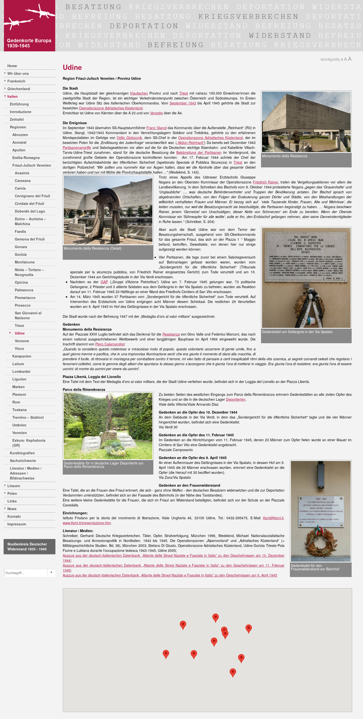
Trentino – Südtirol (28, 417)
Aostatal (19, 142)
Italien (12, 96)
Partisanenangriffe (77, 147)
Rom (16, 401)
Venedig (156, 112)
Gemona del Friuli (30, 239)
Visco (19, 348)
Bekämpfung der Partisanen (199, 152)
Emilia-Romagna (26, 157)
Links (12, 501)
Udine (20, 333)
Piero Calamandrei (109, 343)
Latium (18, 363)
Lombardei (21, 371)
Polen (12, 493)
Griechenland (18, 88)
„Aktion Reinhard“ (190, 142)
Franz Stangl (156, 127)
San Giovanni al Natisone (28, 315)
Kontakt (14, 516)
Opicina (21, 282)
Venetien (19, 432)
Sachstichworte (23, 460)
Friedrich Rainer (265, 182)
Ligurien (19, 379)
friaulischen (139, 93)
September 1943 (183, 102)
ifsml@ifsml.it (273, 517)
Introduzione (20, 111)
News (12, 508)
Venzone (22, 340)
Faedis (20, 231)
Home (12, 65)
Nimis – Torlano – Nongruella (29, 272)
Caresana (23, 180)
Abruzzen (20, 134)
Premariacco (25, 297)
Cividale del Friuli (29, 203)
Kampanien (21, 356)
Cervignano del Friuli (32, 195)
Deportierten (235, 399)
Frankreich (16, 81)
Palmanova (24, 289)
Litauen (13, 485)
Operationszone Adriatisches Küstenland (110, 107)
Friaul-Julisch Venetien (31, 165)
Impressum (16, 523)
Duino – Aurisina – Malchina (30, 221)
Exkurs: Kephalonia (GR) (28, 443)
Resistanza (171, 334)
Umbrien (19, 424)
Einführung (19, 103)
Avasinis (22, 172)
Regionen (18, 126)
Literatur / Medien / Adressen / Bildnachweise (25, 473)
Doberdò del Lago (30, 211)
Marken (18, 386)
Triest (19, 325)
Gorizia (21, 254)
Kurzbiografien (22, 452)
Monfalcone (25, 262)
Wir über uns (18, 73)
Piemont (19, 394)
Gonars (21, 246)
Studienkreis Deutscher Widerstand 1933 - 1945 (27, 546)
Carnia (20, 188)
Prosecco (23, 305)
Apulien (18, 149)
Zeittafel (17, 119)
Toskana (19, 409)
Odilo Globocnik (129, 137)
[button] (166, 654)
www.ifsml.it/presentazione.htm (87, 522)
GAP (104, 281)
